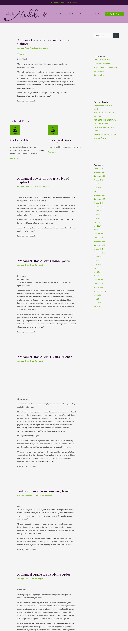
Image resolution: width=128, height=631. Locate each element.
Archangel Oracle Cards (25, 265)
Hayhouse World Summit (60, 140)
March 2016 (98, 230)
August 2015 (98, 257)
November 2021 (99, 176)
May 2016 (97, 222)
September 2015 (100, 253)
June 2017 (97, 188)
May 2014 (97, 306)
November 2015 (99, 245)
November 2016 (99, 199)
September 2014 (100, 291)
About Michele (61, 14)
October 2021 (98, 180)
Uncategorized (44, 48)
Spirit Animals (99, 71)
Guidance (72, 14)
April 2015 (97, 272)
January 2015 (98, 283)
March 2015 (98, 276)
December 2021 (99, 172)
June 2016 (97, 218)
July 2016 (97, 214)
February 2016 (99, 234)
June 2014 (97, 303)
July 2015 (97, 260)
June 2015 (97, 264)
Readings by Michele (20, 140)
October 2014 (98, 287)
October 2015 (98, 249)
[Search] (116, 35)
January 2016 (98, 237)
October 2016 (98, 203)
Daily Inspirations (86, 14)
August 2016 (98, 210)
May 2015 (97, 268)
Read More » (14, 158)
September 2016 (100, 207)
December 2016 (99, 195)
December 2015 (99, 241)
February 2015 (99, 280)
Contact (98, 14)
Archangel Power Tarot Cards (27, 48)
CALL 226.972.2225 (71, 2)
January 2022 (98, 168)
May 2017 (97, 191)
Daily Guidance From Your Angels (29, 495)
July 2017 (97, 184)
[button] (114, 14)
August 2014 (98, 295)
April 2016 (97, 226)
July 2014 (97, 299)
